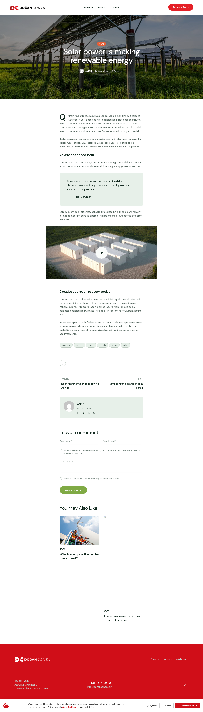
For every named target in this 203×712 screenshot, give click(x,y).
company (66, 345)
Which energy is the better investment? (79, 556)
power (114, 345)
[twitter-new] (83, 413)
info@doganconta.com (99, 686)
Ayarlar (153, 705)
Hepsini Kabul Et (189, 705)
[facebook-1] (78, 413)
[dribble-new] (88, 413)
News (101, 44)
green (91, 345)
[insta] (185, 685)
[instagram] (94, 413)
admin (80, 404)
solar (125, 345)
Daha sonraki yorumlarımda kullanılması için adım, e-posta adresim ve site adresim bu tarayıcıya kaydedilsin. (102, 452)
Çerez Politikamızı (70, 707)
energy (79, 345)
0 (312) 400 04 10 (100, 683)
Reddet (167, 705)
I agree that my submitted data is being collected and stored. (91, 478)
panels (103, 345)
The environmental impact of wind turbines (123, 618)
